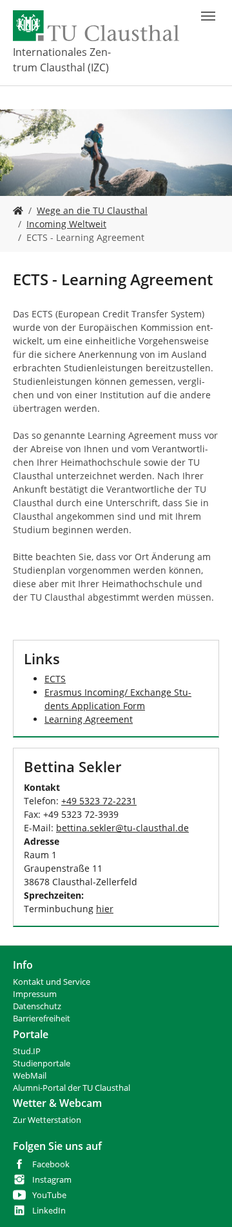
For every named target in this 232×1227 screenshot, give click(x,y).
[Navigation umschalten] (208, 16)
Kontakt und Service (51, 981)
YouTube (49, 1195)
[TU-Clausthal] (96, 25)
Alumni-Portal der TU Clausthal (71, 1087)
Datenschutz (37, 1006)
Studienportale (41, 1063)
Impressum (35, 994)
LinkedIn (49, 1210)
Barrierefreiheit (41, 1018)
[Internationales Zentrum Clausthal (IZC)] (18, 210)
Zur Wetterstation (47, 1120)
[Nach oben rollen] (205, 1200)
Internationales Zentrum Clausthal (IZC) (62, 60)
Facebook (51, 1164)
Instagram (52, 1179)
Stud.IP (27, 1051)
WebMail (29, 1075)
